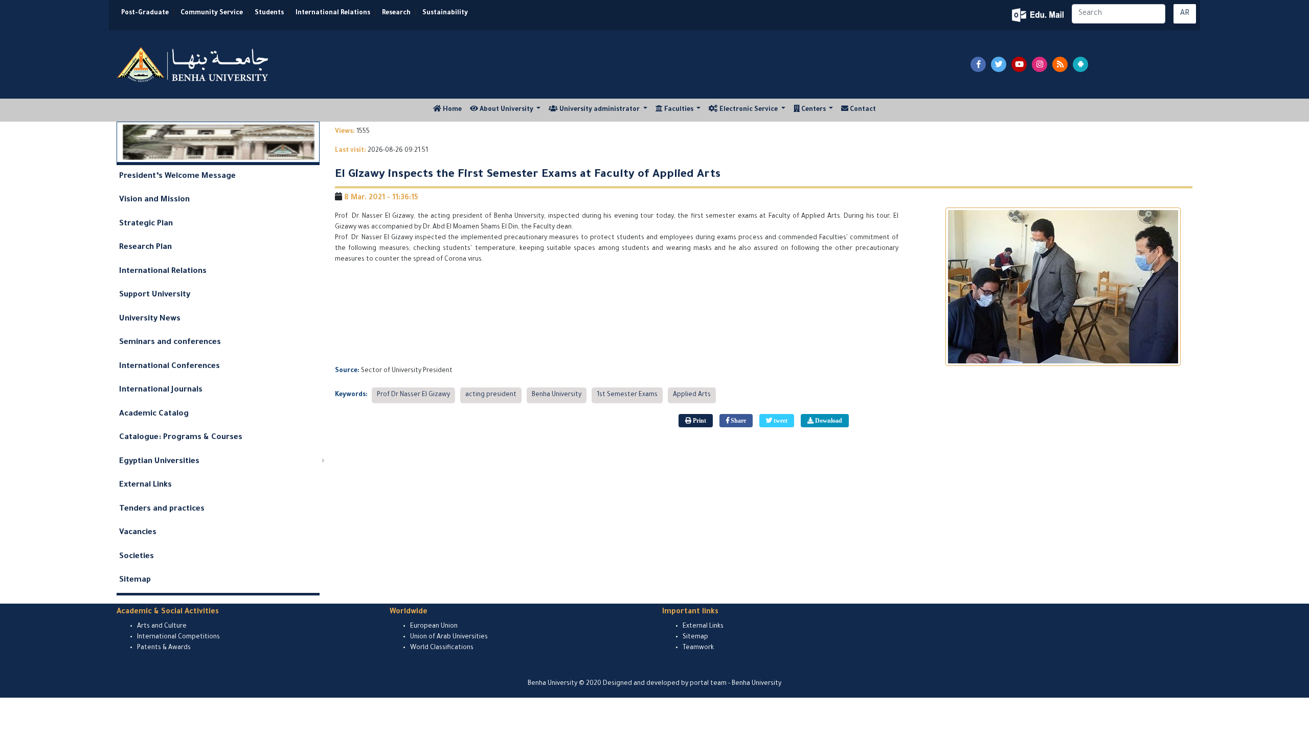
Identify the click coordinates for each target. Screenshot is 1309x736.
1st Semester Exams (627, 395)
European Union (434, 626)
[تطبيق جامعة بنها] (1080, 64)
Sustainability (445, 13)
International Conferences (169, 366)
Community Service (211, 13)
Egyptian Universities (159, 461)
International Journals (160, 390)
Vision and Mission (154, 200)
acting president (490, 395)
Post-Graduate (145, 13)
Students (269, 13)
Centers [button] (813, 109)
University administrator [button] (599, 109)
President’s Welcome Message (177, 176)
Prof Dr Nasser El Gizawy (413, 395)
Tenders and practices (162, 509)
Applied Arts (692, 395)
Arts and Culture (162, 626)
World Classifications (441, 648)
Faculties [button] (679, 109)
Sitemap (135, 580)
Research (396, 13)
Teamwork (698, 648)
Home (453, 109)
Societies (136, 557)
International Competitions (178, 637)
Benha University (556, 395)
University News (149, 319)
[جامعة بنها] (194, 64)
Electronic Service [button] (748, 109)
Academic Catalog (154, 414)
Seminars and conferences (170, 342)
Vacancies (137, 532)
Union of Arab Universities (449, 637)
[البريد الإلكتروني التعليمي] (1039, 15)
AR (1184, 14)
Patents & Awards (164, 648)
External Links (145, 485)
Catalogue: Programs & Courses (180, 437)
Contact (862, 109)
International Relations (333, 13)
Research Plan (145, 247)
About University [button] (506, 109)
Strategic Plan (146, 224)
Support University (154, 295)
